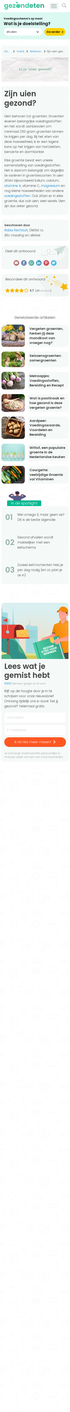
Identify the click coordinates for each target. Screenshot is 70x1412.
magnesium (50, 185)
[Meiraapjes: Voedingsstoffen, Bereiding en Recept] (13, 380)
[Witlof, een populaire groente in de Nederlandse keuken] (13, 452)
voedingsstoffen (17, 196)
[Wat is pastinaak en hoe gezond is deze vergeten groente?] (13, 403)
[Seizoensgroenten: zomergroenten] (13, 359)
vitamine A (12, 185)
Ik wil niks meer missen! (32, 742)
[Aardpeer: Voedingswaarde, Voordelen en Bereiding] (13, 428)
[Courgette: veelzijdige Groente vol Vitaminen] (13, 475)
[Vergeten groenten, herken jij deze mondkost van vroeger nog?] (13, 336)
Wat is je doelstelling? (27, 23)
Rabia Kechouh (16, 230)
